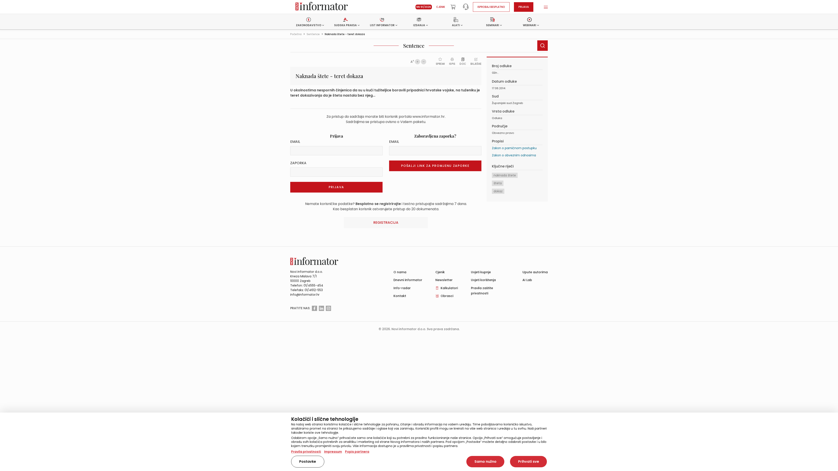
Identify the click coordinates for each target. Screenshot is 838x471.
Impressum (333, 451)
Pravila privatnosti (306, 451)
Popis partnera (357, 451)
